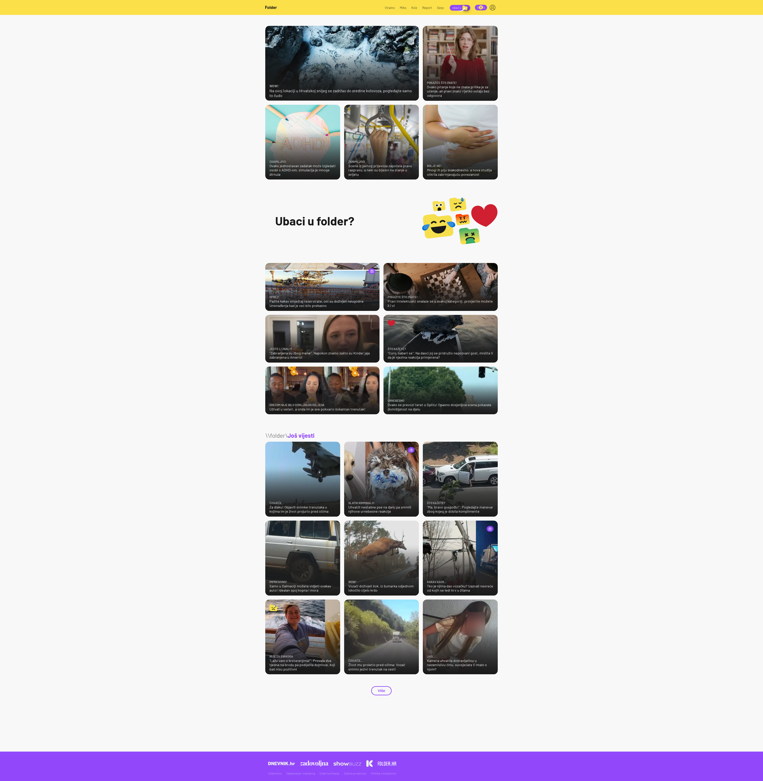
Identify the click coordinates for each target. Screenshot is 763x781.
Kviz (414, 8)
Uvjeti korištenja (329, 773)
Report (427, 8)
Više (381, 691)
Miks (403, 8)
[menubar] (493, 8)
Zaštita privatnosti (355, 773)
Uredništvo (275, 773)
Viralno (390, 8)
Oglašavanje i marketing (300, 773)
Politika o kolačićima (383, 773)
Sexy (440, 8)
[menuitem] (493, 8)
